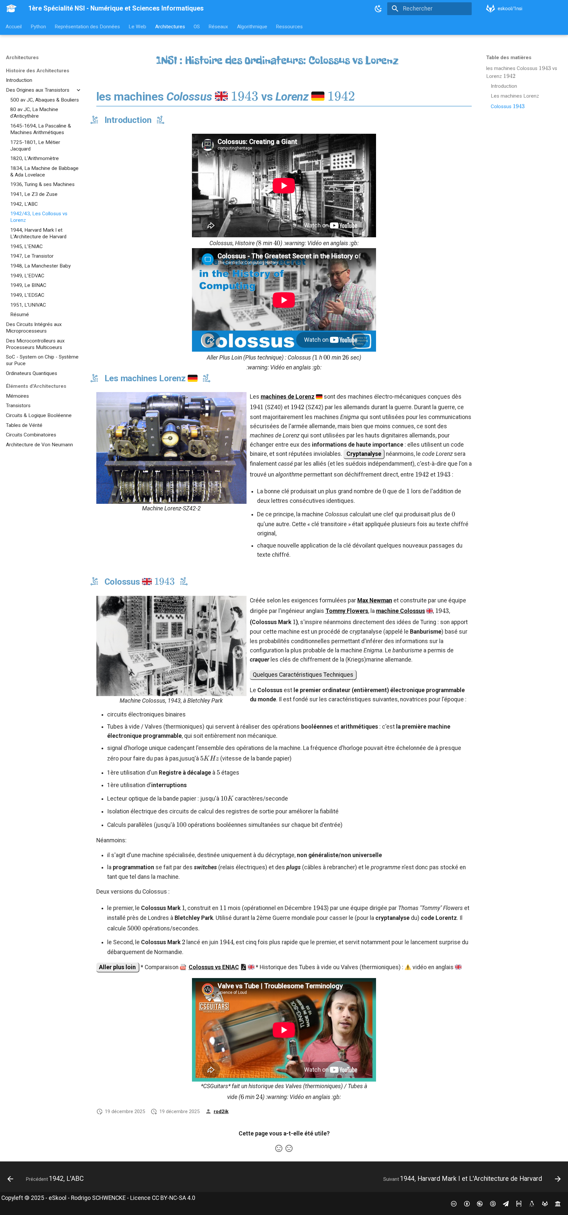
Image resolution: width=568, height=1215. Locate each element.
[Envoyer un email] (505, 1203)
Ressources (289, 26)
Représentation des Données (87, 26)
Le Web (138, 26)
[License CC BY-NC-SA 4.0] (454, 1203)
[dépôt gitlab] (545, 1203)
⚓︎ (407, 60)
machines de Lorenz (288, 396)
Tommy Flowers (346, 611)
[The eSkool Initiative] (558, 1203)
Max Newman (374, 600)
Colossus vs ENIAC (214, 967)
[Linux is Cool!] (531, 1203)
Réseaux (218, 26)
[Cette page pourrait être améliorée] (289, 1148)
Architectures (170, 26)
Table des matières (509, 57)
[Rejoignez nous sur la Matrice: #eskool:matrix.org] (519, 1203)
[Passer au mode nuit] (378, 8)
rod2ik (221, 1111)
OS (197, 26)
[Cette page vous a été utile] (278, 1148)
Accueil (14, 26)
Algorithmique (252, 26)
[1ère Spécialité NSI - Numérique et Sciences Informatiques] (11, 8)
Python (38, 26)
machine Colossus (400, 611)
